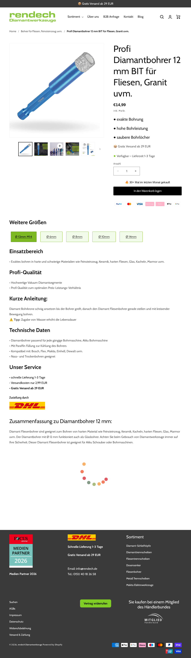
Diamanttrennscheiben (139, 552)
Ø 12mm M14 (23, 236)
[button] (75, 17)
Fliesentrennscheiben (138, 558)
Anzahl (117, 163)
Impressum (15, 615)
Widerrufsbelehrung (20, 628)
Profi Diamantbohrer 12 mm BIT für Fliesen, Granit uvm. (98, 31)
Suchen (13, 602)
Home (12, 31)
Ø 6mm (51, 236)
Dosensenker (133, 565)
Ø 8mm (77, 236)
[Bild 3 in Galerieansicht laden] (72, 149)
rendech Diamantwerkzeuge (30, 644)
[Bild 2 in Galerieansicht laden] (41, 149)
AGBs (12, 608)
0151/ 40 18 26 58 (84, 574)
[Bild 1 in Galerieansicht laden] (25, 149)
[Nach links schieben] (13, 149)
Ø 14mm (131, 236)
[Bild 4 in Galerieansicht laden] (88, 149)
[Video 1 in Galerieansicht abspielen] (57, 149)
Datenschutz (16, 621)
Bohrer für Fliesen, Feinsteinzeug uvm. (41, 31)
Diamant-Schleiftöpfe (138, 545)
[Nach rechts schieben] (100, 149)
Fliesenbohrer (133, 571)
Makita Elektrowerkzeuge (139, 585)
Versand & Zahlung (19, 634)
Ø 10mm (104, 236)
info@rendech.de (86, 568)
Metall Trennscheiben (138, 578)
